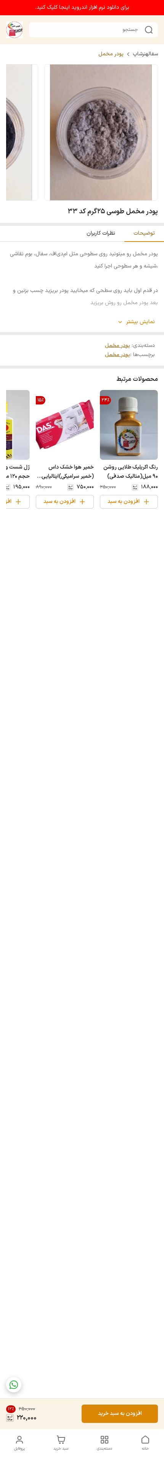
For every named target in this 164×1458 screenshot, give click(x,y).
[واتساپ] (13, 1384)
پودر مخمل (111, 54)
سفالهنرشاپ (145, 54)
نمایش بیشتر (140, 322)
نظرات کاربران (101, 233)
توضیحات (144, 233)
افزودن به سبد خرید (120, 1414)
